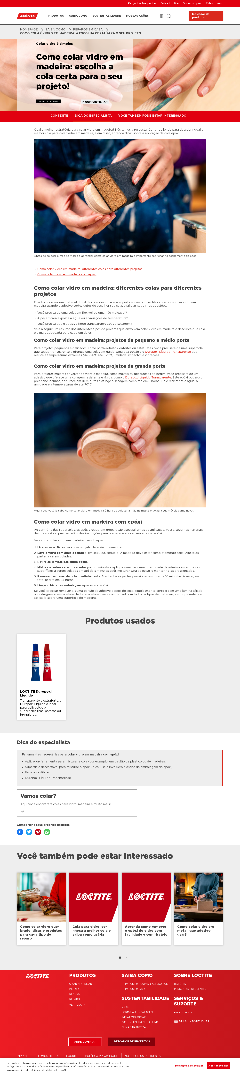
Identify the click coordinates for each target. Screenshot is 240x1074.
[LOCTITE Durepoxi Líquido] (41, 677)
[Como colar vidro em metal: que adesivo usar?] (198, 909)
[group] (120, 678)
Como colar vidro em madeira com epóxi (66, 274)
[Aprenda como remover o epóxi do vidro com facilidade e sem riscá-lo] (146, 909)
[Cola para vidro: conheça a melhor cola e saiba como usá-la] (93, 909)
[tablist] (120, 957)
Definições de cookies (189, 1066)
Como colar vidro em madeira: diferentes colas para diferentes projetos (89, 269)
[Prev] (8, 910)
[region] (120, 1066)
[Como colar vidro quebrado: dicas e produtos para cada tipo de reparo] (41, 909)
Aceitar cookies (218, 1066)
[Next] (231, 910)
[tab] (120, 957)
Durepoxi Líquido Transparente (168, 351)
